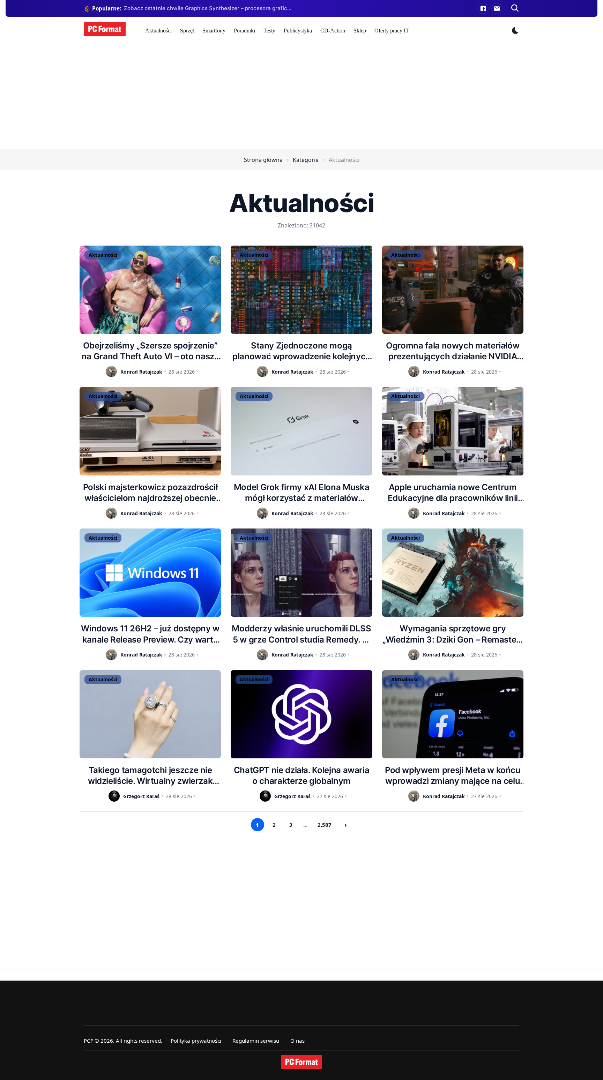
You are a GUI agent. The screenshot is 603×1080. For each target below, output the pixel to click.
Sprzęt (187, 30)
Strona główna (263, 160)
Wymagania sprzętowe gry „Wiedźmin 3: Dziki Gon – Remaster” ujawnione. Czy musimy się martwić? (452, 634)
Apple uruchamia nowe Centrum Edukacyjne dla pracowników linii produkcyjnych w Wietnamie (453, 492)
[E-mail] (496, 8)
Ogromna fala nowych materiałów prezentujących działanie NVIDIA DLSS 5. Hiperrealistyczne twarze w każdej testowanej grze (452, 351)
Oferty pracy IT (391, 30)
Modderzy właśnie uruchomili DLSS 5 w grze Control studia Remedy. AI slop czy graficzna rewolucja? (301, 634)
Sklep (359, 30)
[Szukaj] (515, 8)
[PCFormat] (301, 1062)
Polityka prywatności (196, 1040)
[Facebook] (483, 8)
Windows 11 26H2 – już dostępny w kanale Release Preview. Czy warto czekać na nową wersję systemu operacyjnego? (150, 634)
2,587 (325, 824)
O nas (297, 1040)
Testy (269, 30)
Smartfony (213, 30)
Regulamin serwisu (255, 1040)
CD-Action (332, 30)
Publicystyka (298, 30)
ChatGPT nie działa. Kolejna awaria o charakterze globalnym (302, 775)
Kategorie (306, 160)
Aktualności (158, 30)
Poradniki (244, 30)
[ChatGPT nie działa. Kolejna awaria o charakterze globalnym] (301, 714)
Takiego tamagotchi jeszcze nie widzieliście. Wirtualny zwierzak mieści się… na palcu (150, 775)
